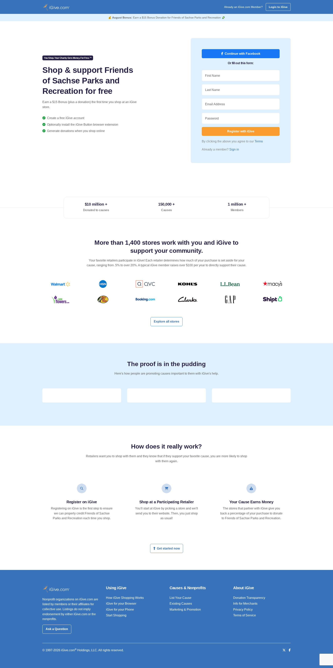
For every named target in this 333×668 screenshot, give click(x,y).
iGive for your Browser (121, 603)
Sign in (234, 149)
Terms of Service (244, 615)
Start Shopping (116, 615)
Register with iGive (240, 131)
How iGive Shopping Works (125, 597)
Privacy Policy (243, 609)
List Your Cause (180, 597)
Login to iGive (278, 6)
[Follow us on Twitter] (284, 650)
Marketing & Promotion (185, 609)
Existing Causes (181, 603)
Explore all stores (166, 321)
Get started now (168, 548)
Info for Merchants (245, 603)
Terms (259, 141)
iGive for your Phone (120, 609)
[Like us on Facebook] (290, 650)
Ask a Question (57, 629)
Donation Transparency (249, 597)
